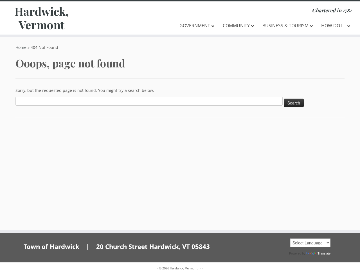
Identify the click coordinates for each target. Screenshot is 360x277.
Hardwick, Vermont (42, 17)
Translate (324, 253)
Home (20, 47)
